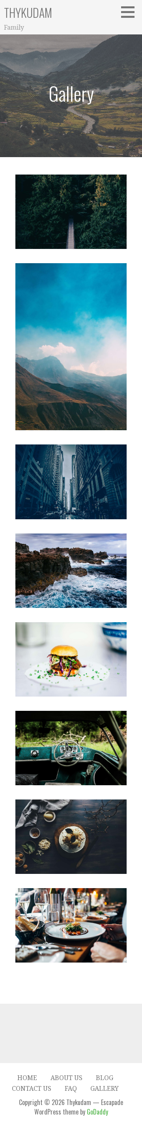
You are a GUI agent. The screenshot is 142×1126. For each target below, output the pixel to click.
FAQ (71, 1088)
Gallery (104, 1088)
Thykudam (28, 12)
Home (27, 1078)
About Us (66, 1078)
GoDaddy (97, 1112)
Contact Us (31, 1088)
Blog (104, 1078)
